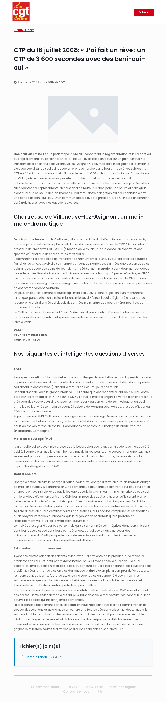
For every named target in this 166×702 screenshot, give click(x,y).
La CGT (73, 687)
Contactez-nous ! (77, 691)
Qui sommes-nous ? (45, 687)
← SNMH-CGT (24, 30)
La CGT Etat (94, 687)
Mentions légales (123, 687)
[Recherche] (128, 12)
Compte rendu (36, 657)
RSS (100, 691)
